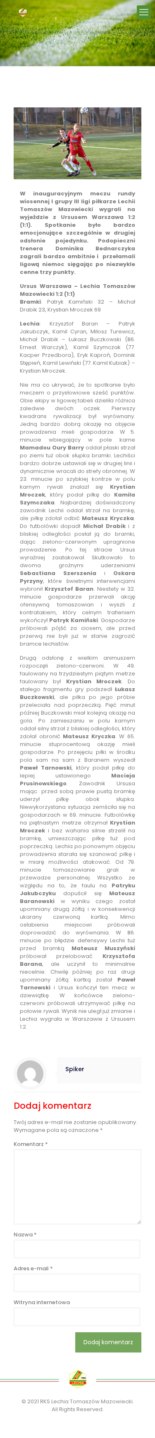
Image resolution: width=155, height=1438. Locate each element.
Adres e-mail (33, 1268)
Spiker (74, 1069)
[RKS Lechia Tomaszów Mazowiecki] (22, 12)
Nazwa (25, 1234)
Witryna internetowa (42, 1302)
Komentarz (31, 1144)
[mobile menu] (144, 12)
